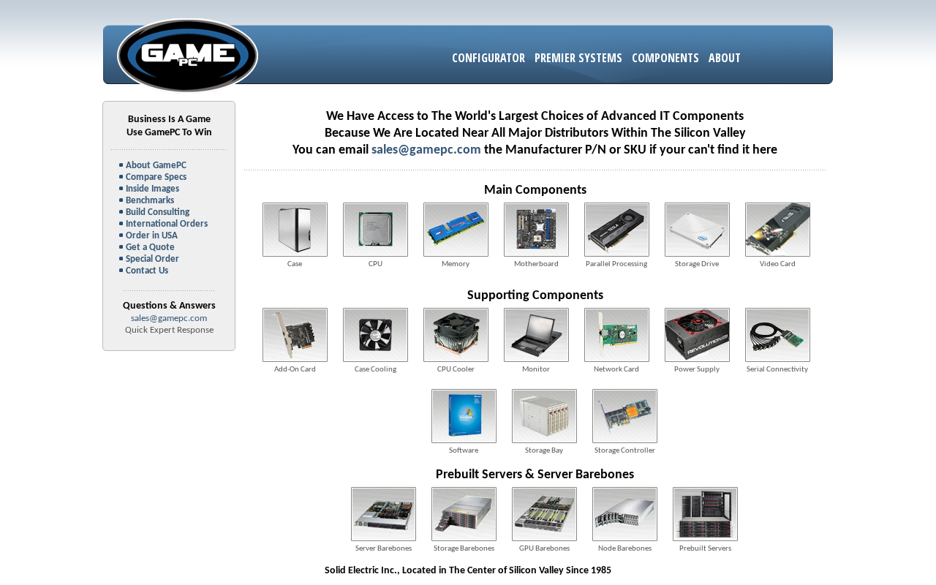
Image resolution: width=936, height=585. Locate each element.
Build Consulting (157, 212)
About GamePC (156, 165)
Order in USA (152, 236)
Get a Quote (150, 247)
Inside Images (152, 189)
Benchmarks (150, 200)
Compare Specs (156, 177)
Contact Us (147, 271)
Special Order (152, 259)
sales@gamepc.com (169, 318)
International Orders (167, 224)
